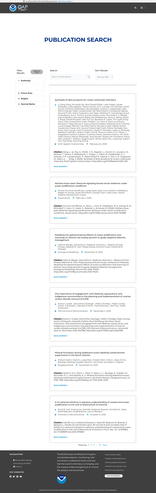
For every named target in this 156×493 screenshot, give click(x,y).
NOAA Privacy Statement (114, 470)
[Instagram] (17, 477)
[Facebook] (10, 477)
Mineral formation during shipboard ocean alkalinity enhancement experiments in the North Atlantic (90, 354)
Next (105, 445)
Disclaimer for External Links (115, 466)
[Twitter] (14, 477)
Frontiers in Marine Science (71, 414)
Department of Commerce (49, 490)
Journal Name (28, 104)
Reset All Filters (37, 71)
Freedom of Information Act (115, 458)
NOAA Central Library (113, 454)
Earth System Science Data (71, 144)
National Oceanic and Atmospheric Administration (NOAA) (82, 490)
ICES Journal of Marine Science (73, 311)
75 (100, 445)
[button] (136, 7)
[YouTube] (21, 477)
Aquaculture (64, 198)
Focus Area (26, 93)
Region (24, 98)
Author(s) (25, 80)
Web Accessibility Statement (115, 462)
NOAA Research (111, 490)
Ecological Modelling (68, 252)
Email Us (18, 467)
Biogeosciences (65, 365)
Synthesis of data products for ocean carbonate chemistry (85, 100)
